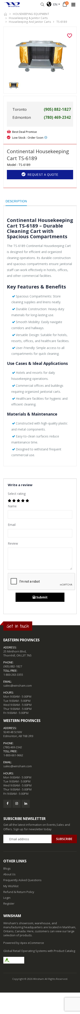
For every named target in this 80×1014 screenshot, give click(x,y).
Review (13, 543)
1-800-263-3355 (13, 675)
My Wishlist (10, 886)
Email (12, 525)
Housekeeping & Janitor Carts (28, 18)
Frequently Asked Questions (22, 880)
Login (6, 898)
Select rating (17, 493)
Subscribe (64, 839)
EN (54, 4)
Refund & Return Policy (18, 892)
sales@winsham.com (17, 686)
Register (8, 903)
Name (12, 506)
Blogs (7, 868)
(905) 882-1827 (12, 666)
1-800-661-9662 (13, 755)
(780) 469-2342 (12, 747)
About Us (9, 874)
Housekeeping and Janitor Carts (30, 22)
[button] (42, 4)
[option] (40, 55)
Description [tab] (16, 201)
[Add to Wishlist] (69, 35)
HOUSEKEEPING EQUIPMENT (31, 14)
